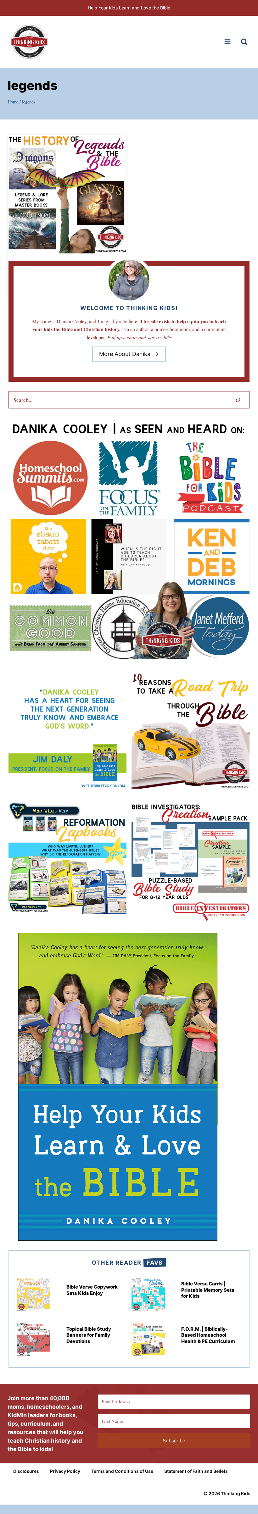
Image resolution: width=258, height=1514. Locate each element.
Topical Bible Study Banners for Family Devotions (88, 1335)
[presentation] (67, 194)
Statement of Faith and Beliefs (196, 1471)
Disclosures (26, 1471)
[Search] (237, 399)
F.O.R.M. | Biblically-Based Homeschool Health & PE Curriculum (208, 1335)
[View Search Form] (244, 41)
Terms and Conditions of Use (122, 1471)
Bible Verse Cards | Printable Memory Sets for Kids (207, 1290)
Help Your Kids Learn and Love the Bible (129, 7)
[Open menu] (227, 41)
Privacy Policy (65, 1471)
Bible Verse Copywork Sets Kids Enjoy (92, 1290)
